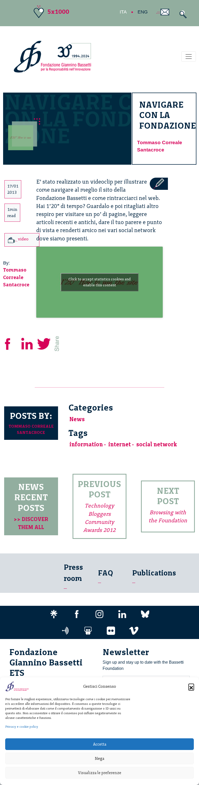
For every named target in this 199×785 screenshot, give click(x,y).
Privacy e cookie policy (21, 726)
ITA (123, 12)
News (77, 419)
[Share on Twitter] (44, 343)
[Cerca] (181, 14)
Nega (99, 758)
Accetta (99, 744)
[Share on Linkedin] (27, 343)
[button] (191, 686)
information (86, 444)
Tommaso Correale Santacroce (16, 277)
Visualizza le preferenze (99, 772)
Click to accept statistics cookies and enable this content (99, 282)
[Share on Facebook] (11, 343)
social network (156, 444)
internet (119, 444)
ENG (143, 12)
